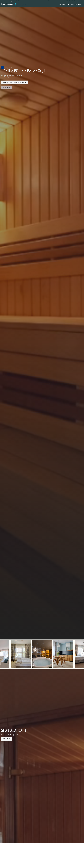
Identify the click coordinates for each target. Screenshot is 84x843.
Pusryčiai (80, 4)
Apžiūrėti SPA (6, 87)
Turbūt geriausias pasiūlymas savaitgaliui (14, 82)
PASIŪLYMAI (74, 4)
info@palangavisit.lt (46, 1)
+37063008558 (17, 1)
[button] (1, 654)
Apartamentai (62, 4)
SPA (69, 4)
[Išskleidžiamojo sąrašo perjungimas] (75, 1)
